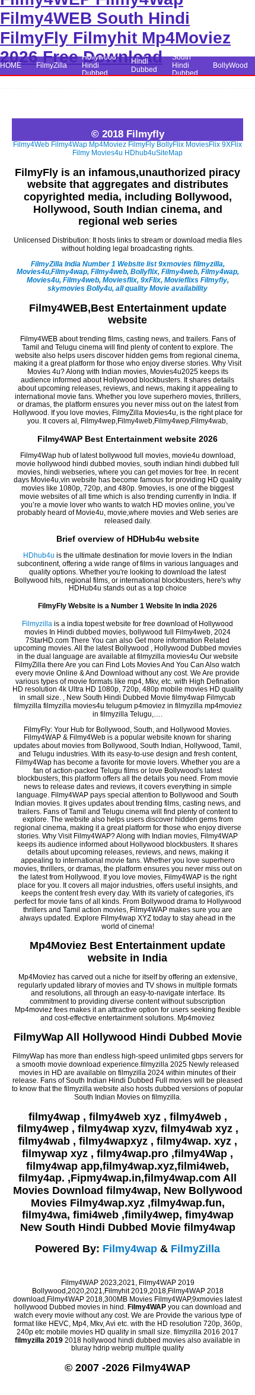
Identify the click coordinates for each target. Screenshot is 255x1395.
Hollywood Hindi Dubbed (99, 65)
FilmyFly (141, 144)
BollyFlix (170, 144)
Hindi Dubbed (144, 65)
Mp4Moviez (107, 144)
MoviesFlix (203, 144)
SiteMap (169, 153)
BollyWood (230, 65)
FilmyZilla (51, 65)
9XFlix (232, 144)
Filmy (81, 153)
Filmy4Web (31, 144)
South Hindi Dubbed (185, 65)
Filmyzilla (37, 624)
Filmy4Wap (69, 144)
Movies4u (107, 153)
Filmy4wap (130, 1249)
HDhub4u (140, 153)
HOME (10, 65)
